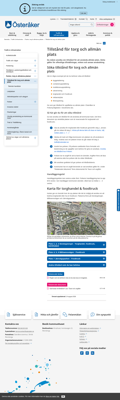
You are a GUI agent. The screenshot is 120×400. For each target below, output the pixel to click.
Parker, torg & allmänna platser (34, 39)
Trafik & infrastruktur (59, 34)
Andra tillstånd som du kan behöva (64, 265)
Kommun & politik (107, 34)
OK (63, 396)
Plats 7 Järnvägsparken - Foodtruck (64, 259)
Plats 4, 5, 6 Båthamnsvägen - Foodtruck (67, 252)
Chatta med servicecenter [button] (118, 200)
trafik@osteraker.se (61, 142)
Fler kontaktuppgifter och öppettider (17, 343)
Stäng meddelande (109, 2)
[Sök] (92, 24)
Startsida (6, 39)
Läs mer (84, 13)
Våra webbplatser (106, 19)
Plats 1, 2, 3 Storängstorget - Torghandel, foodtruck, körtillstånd (72, 245)
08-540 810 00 (23, 328)
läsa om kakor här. (53, 396)
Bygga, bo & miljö (41, 34)
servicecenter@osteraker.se (24, 331)
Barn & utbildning (12, 34)
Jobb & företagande (91, 34)
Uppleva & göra (75, 34)
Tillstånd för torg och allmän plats (55, 39)
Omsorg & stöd (27, 34)
